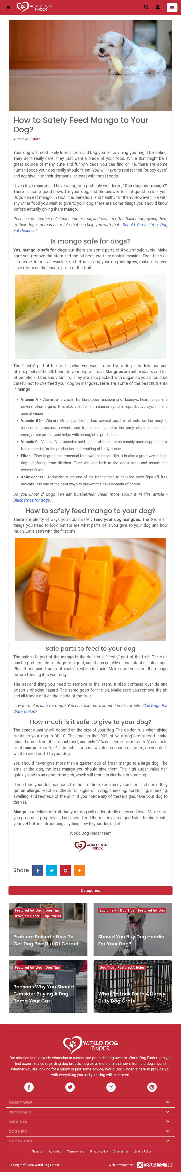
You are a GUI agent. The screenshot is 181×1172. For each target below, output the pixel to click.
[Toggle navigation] (8, 7)
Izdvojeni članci (27, 916)
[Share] (79, 870)
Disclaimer (121, 1151)
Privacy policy (99, 1151)
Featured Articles (28, 910)
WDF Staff (32, 139)
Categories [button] (90, 890)
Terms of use (75, 1151)
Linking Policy (143, 1151)
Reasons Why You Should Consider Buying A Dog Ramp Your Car (43, 993)
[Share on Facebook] (37, 870)
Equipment (108, 910)
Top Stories (52, 916)
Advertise (55, 1151)
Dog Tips (52, 910)
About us (37, 1151)
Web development (121, 1165)
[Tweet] (51, 870)
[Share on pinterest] (65, 870)
